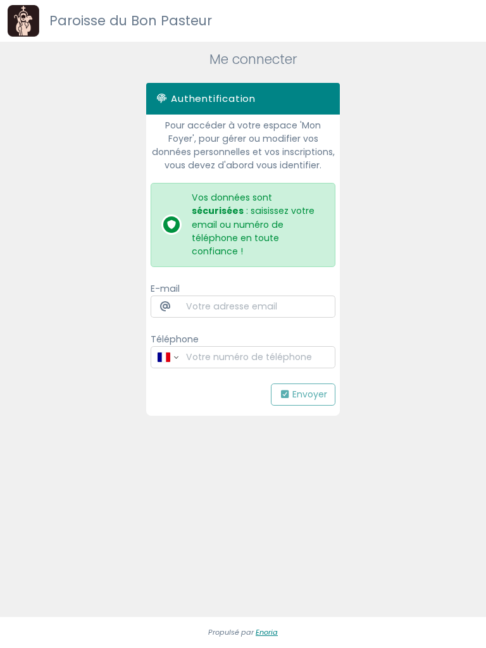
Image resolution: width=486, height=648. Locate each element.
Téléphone (175, 339)
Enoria (267, 632)
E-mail (165, 288)
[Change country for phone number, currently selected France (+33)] (166, 357)
